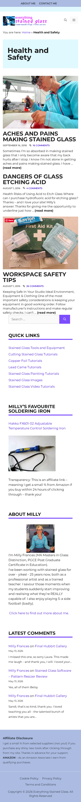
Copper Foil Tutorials (25, 361)
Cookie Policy (29, 778)
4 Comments (34, 188)
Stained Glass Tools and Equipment (36, 348)
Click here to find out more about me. (39, 613)
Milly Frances (18, 646)
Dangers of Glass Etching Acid (33, 179)
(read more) (12, 168)
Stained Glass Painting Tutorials (33, 373)
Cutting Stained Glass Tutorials (32, 354)
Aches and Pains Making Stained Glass (39, 136)
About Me (28, 3)
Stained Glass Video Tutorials (31, 386)
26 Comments (35, 286)
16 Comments (41, 145)
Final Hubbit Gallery (51, 646)
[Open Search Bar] (65, 20)
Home (26, 32)
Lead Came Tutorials (24, 367)
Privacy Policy (51, 778)
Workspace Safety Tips (34, 277)
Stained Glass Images (25, 380)
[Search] (64, 319)
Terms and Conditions (40, 784)
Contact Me (48, 3)
